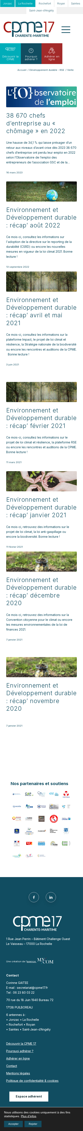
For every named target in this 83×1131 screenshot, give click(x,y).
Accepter (13, 1124)
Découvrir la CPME (10, 58)
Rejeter (33, 1124)
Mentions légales (18, 1073)
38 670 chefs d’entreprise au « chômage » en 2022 (35, 123)
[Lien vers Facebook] (34, 897)
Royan (61, 3)
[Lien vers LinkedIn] (50, 897)
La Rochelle (25, 3)
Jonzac (7, 3)
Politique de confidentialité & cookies (32, 1080)
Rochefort (45, 3)
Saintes (75, 3)
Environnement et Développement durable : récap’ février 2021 (41, 418)
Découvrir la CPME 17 (21, 1043)
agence (31, 961)
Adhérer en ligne (51, 58)
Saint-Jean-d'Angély (41, 10)
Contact (11, 1066)
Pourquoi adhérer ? (31, 58)
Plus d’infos (28, 1116)
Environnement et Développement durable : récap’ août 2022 (41, 217)
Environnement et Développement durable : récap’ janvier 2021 (41, 507)
